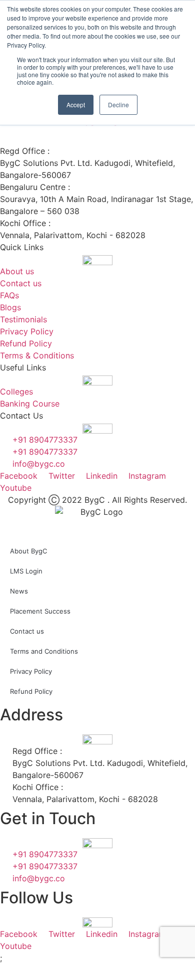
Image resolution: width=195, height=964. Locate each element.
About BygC (28, 551)
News (19, 591)
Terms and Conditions (44, 651)
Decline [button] (118, 104)
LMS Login (26, 571)
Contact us (27, 631)
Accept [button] (75, 104)
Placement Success (40, 611)
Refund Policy (31, 691)
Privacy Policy (31, 671)
